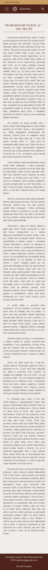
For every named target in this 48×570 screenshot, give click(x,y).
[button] (43, 9)
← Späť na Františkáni (11, 2)
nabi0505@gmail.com (26, 560)
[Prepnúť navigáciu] (7, 9)
